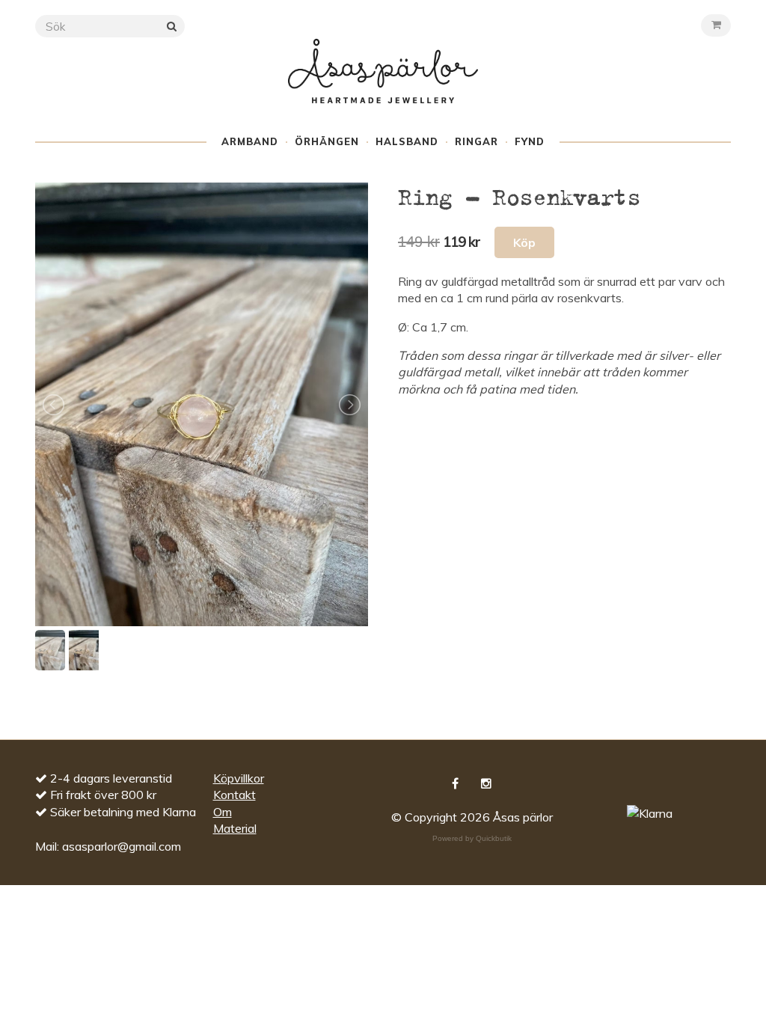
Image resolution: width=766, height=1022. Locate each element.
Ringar (476, 141)
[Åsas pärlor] (383, 85)
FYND (530, 141)
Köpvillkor (238, 778)
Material (235, 828)
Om (222, 811)
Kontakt (234, 794)
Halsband (407, 141)
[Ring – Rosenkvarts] (201, 404)
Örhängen (327, 141)
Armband (249, 141)
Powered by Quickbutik (472, 838)
